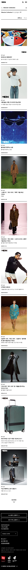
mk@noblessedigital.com (7, 552)
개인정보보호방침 (5, 543)
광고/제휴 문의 (4, 541)
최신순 (25, 17)
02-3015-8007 (10, 548)
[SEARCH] (2, 8)
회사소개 (3, 538)
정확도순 (20, 17)
